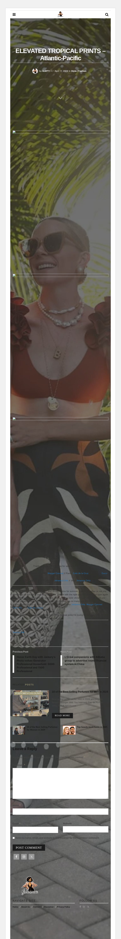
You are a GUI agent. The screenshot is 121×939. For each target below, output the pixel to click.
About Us (25, 907)
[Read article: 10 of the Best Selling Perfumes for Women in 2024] (19, 730)
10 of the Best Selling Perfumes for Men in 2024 (80, 691)
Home (15, 907)
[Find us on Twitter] (88, 907)
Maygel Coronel (55, 573)
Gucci (104, 573)
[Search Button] (106, 14)
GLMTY (46, 71)
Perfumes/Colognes (28, 693)
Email (17, 823)
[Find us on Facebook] (80, 907)
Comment (19, 764)
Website (67, 823)
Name (17, 805)
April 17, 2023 (61, 71)
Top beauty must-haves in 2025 (92, 727)
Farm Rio (17, 607)
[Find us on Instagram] (84, 907)
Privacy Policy (63, 907)
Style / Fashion (78, 71)
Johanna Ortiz (61, 580)
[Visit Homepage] (60, 14)
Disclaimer (49, 907)
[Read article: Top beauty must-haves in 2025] (69, 730)
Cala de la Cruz (80, 573)
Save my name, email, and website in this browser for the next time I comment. (57, 837)
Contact (37, 907)
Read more (64, 715)
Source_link (18, 632)
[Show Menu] (14, 14)
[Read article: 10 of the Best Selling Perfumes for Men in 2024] (31, 703)
